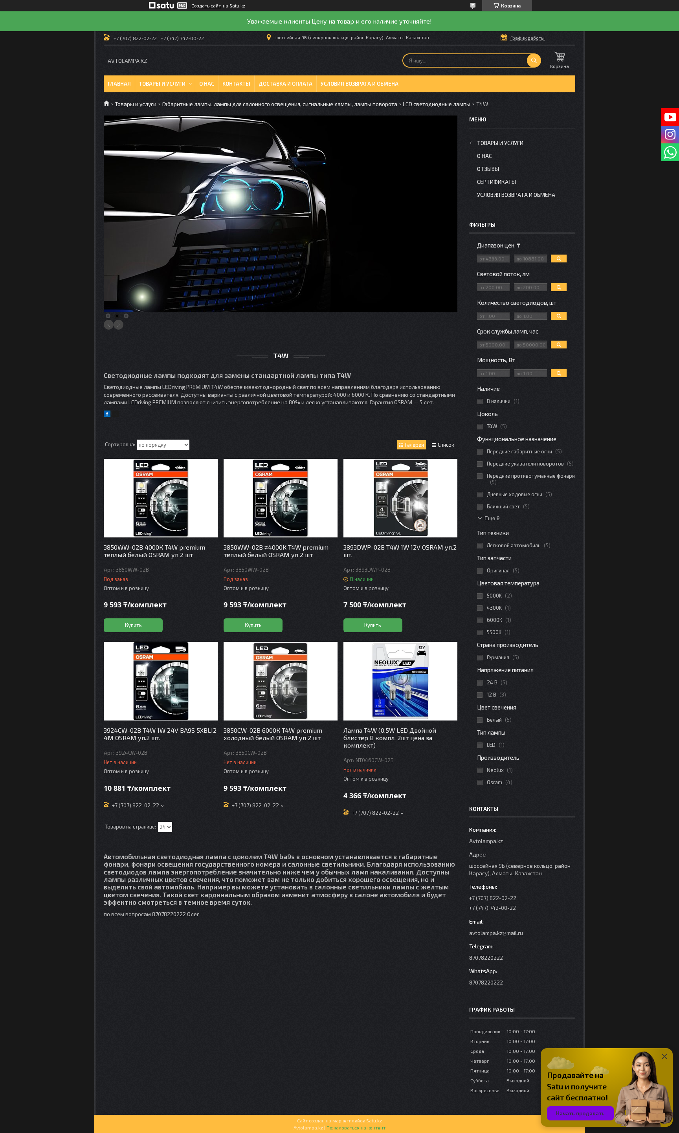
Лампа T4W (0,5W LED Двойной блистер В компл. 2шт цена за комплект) (389, 737)
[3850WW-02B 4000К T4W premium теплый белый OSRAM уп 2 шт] (161, 498)
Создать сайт (206, 5)
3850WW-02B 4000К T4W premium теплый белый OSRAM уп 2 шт (154, 550)
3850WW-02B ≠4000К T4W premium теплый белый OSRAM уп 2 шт (276, 550)
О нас (206, 84)
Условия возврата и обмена (359, 84)
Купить (133, 625)
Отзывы (488, 168)
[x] (115, 414)
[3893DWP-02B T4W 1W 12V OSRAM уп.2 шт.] (400, 498)
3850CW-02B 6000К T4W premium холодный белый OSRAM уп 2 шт (273, 733)
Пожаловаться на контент (356, 1127)
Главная (119, 84)
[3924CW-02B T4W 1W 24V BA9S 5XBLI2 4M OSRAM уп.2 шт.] (161, 681)
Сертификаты (496, 181)
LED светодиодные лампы (436, 104)
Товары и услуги (162, 84)
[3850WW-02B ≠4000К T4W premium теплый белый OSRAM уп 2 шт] (281, 498)
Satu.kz (374, 1120)
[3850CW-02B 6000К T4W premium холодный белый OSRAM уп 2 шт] (281, 681)
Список (446, 445)
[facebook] (107, 414)
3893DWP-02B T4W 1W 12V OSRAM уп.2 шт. (400, 550)
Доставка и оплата (285, 84)
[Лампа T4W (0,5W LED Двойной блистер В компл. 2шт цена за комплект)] (400, 681)
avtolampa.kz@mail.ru (496, 933)
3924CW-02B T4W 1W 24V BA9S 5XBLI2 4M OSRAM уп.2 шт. (160, 733)
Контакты (236, 84)
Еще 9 (491, 518)
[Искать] (534, 60)
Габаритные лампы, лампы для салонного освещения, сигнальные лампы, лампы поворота (279, 104)
